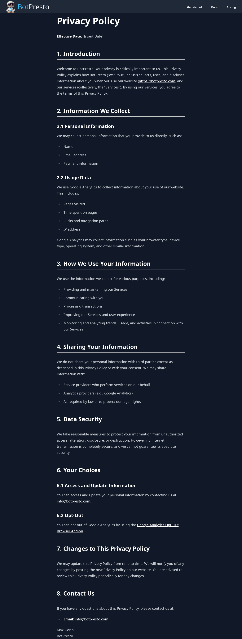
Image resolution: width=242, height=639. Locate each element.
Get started (194, 7)
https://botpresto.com (157, 81)
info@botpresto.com (73, 501)
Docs (214, 7)
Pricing (231, 7)
